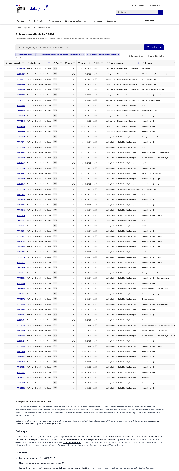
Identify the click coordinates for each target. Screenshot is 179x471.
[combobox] (139, 12)
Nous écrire (111, 21)
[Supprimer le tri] (34, 54)
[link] (139, 5)
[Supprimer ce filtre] (83, 54)
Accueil (18, 28)
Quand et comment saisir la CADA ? (35, 458)
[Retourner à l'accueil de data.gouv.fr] (39, 8)
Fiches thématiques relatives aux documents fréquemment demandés (52, 467)
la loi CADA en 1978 (72, 442)
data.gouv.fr (53, 423)
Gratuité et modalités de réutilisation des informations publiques (127, 436)
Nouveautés (98, 21)
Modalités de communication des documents (40, 462)
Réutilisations (39, 21)
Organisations (55, 21)
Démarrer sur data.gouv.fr (75, 21)
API (29, 21)
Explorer (27, 28)
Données (20, 21)
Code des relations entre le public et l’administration (90, 439)
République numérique (26, 439)
